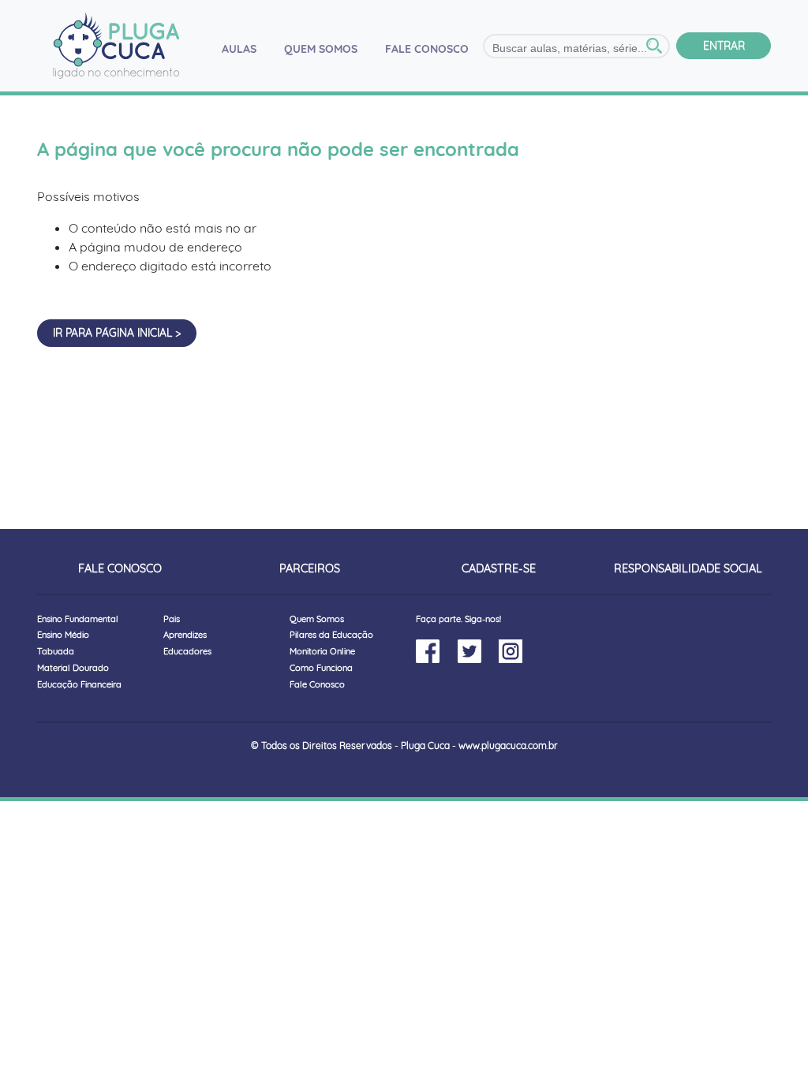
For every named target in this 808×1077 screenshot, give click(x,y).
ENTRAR (724, 45)
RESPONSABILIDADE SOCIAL (688, 568)
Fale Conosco (317, 684)
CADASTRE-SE (499, 568)
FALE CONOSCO (427, 49)
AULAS (246, 49)
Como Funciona (321, 667)
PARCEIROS (309, 568)
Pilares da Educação (331, 634)
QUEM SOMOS (320, 49)
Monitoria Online (322, 651)
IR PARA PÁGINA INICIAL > (117, 332)
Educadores (187, 651)
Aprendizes (185, 634)
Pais (171, 618)
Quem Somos (317, 618)
